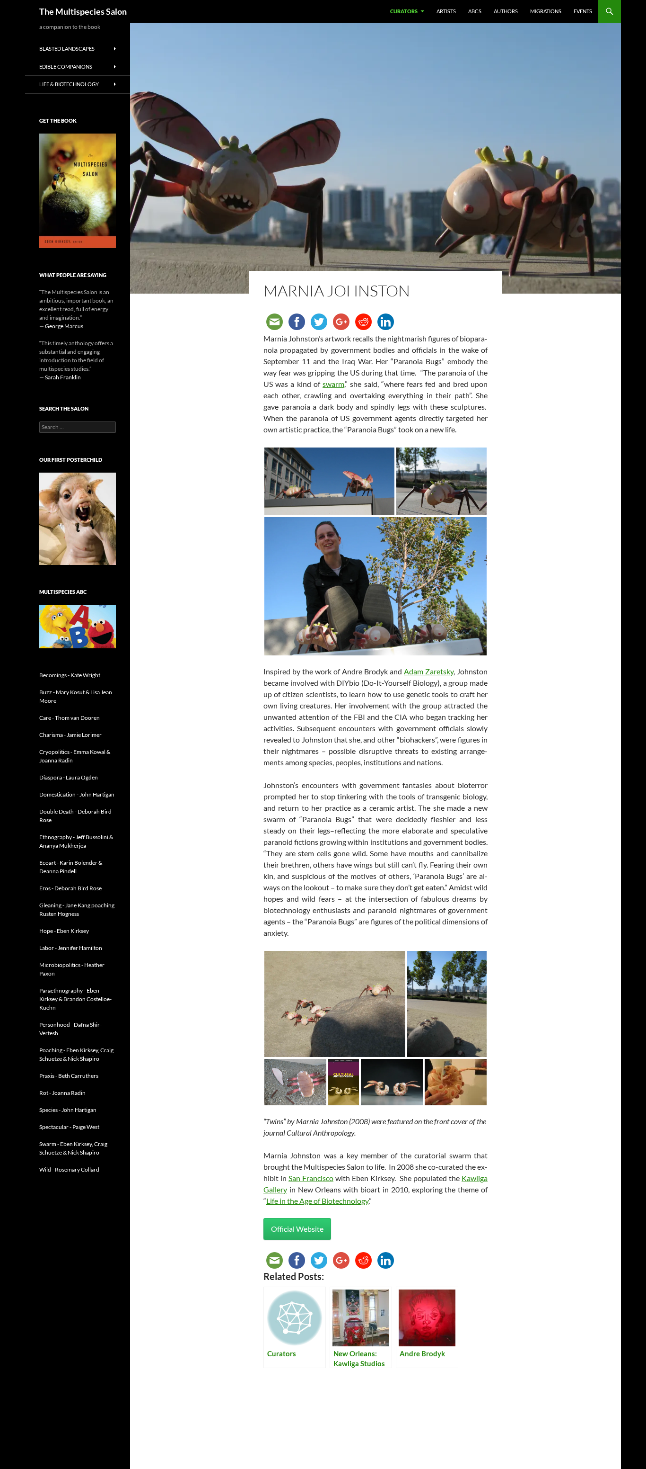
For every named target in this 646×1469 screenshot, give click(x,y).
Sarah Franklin (63, 377)
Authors (506, 11)
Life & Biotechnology (69, 84)
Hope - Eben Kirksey (64, 930)
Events (583, 11)
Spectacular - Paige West (69, 1126)
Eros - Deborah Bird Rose (70, 888)
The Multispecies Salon (83, 11)
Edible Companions (65, 66)
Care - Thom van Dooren (69, 717)
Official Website (297, 1228)
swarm (333, 383)
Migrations (545, 11)
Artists (446, 11)
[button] (329, 481)
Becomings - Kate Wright (69, 675)
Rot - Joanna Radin (62, 1092)
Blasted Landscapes (67, 48)
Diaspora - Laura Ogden (68, 777)
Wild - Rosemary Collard (69, 1169)
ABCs (474, 11)
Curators (404, 11)
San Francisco (310, 1177)
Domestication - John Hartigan (76, 794)
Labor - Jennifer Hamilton (70, 947)
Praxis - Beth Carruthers (68, 1075)
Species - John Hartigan (67, 1109)
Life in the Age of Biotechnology (317, 1200)
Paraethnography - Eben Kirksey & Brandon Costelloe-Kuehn (75, 999)
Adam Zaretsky (429, 671)
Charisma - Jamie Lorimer (70, 734)
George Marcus (64, 326)
